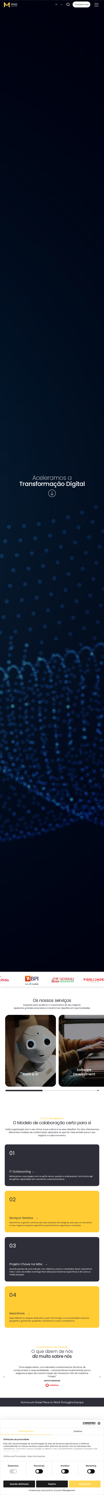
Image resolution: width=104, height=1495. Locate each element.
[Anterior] (4, 1377)
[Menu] (96, 5)
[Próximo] (100, 1377)
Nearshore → (19, 1313)
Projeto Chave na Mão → (28, 1264)
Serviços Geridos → (23, 1218)
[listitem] (30, 1051)
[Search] (68, 4)
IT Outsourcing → (21, 1171)
